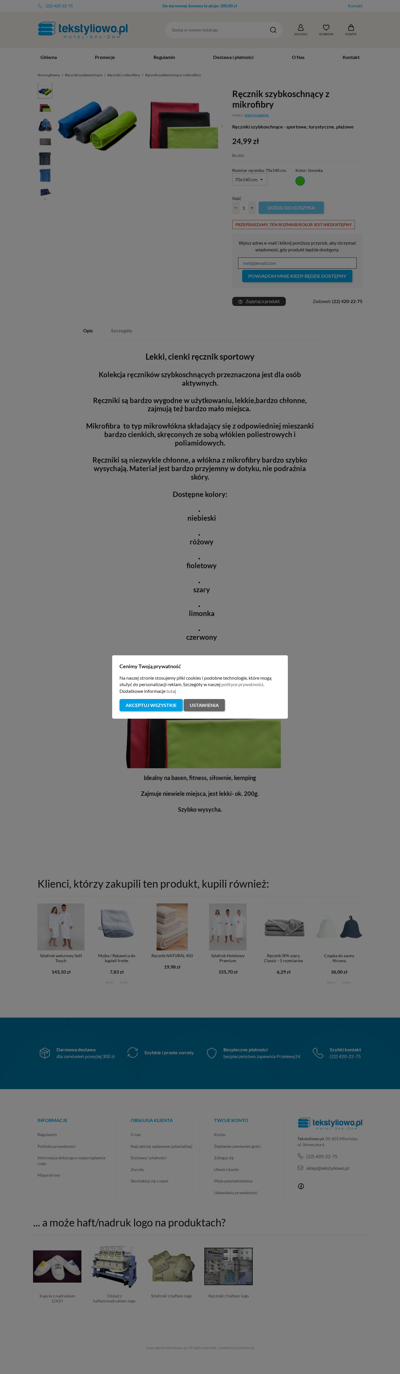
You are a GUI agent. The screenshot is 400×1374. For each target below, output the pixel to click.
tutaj (171, 691)
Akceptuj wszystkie (151, 705)
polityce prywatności (242, 684)
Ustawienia (204, 705)
